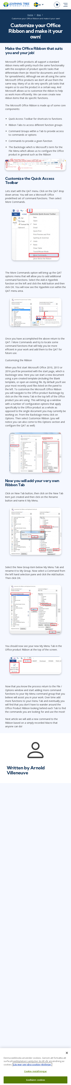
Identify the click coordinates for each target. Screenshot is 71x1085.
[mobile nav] (65, 5)
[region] (35, 1066)
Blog (39, 15)
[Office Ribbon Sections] (35, 165)
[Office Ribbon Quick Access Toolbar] (35, 235)
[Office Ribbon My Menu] (35, 666)
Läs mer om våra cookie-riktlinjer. (32, 1064)
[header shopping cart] (57, 5)
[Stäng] (67, 1053)
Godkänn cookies (35, 1079)
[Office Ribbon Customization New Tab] (35, 532)
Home (30, 15)
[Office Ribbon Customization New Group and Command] (35, 610)
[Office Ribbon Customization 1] (35, 453)
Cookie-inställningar (35, 1071)
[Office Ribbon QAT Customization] (35, 313)
